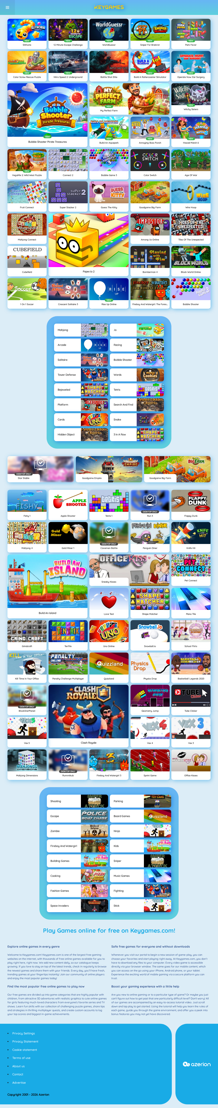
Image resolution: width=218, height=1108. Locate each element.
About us (18, 1066)
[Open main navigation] (7, 7)
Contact (17, 1074)
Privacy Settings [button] (23, 1033)
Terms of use (21, 1058)
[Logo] (109, 7)
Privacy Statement (25, 1041)
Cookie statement (24, 1050)
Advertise (19, 1083)
